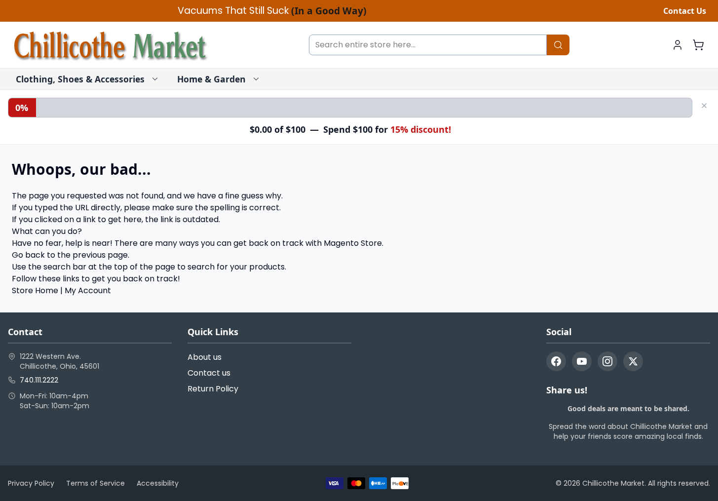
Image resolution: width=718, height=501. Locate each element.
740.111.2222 (39, 380)
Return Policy (213, 388)
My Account (88, 290)
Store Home (35, 290)
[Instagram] (607, 361)
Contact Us (684, 10)
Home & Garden (211, 79)
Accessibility (158, 483)
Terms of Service (95, 483)
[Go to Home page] (110, 45)
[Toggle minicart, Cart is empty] (698, 45)
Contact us (209, 373)
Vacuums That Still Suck (272, 11)
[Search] (558, 45)
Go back (28, 255)
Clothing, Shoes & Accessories (80, 79)
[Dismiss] (704, 106)
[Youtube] (582, 361)
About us (205, 357)
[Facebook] (556, 361)
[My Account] (677, 45)
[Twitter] (633, 361)
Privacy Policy (31, 483)
